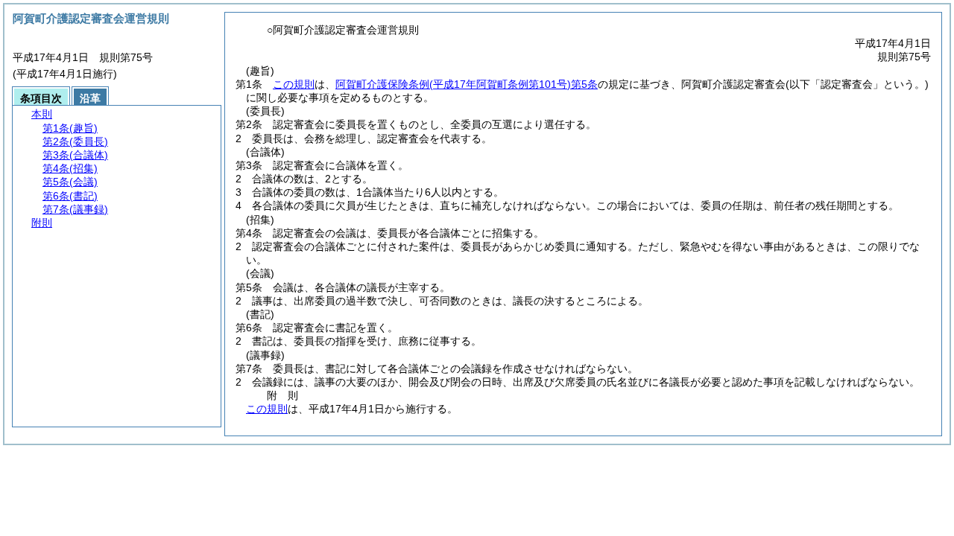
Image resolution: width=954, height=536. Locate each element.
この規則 (294, 84)
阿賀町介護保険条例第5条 (466, 84)
